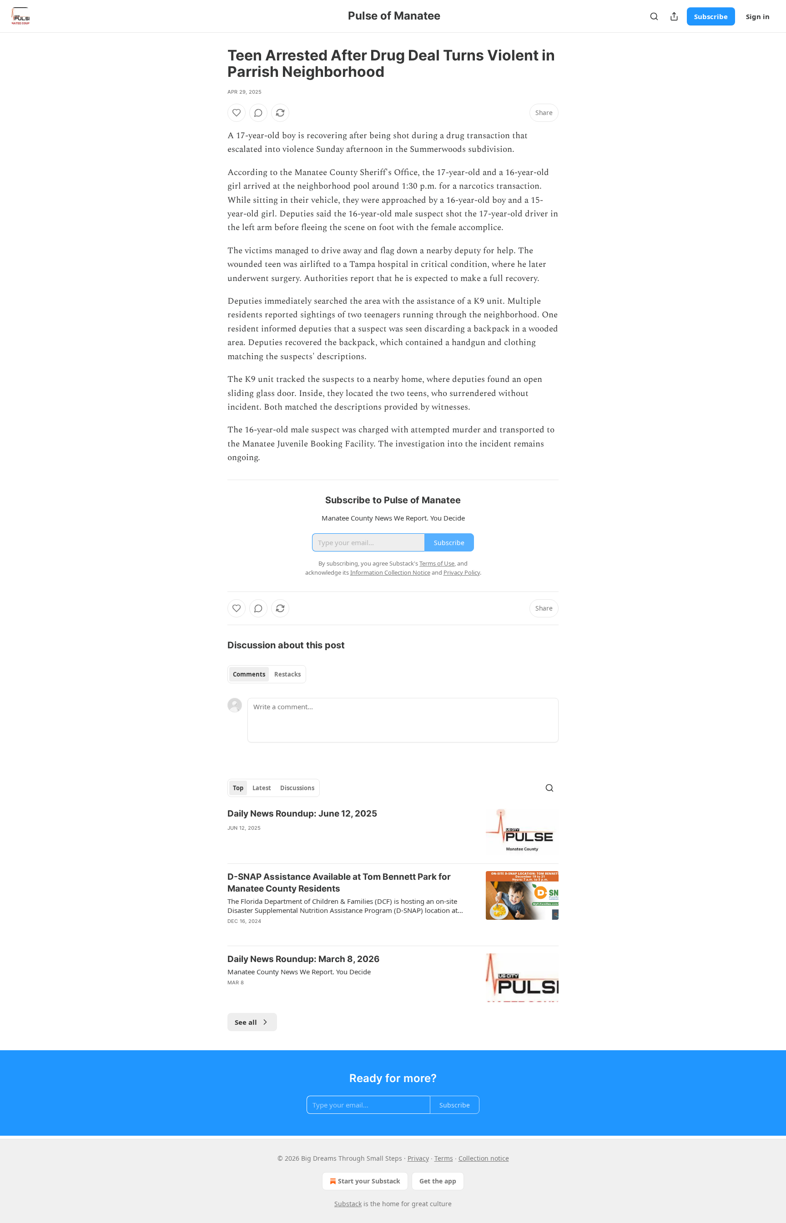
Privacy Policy (461, 572)
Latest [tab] (261, 788)
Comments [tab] (249, 674)
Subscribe (711, 16)
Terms (443, 1158)
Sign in (758, 16)
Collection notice (483, 1158)
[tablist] (266, 674)
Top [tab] (238, 788)
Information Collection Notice (390, 572)
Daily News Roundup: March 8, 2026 (303, 959)
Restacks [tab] (287, 674)
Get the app (437, 1181)
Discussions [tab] (297, 788)
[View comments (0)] (258, 113)
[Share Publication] (674, 16)
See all (246, 1022)
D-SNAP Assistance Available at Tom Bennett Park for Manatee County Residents (339, 883)
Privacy (418, 1158)
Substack (348, 1203)
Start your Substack (369, 1181)
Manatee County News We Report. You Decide (299, 971)
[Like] (236, 113)
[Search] (654, 16)
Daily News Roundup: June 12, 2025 (302, 813)
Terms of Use (436, 563)
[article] (393, 832)
